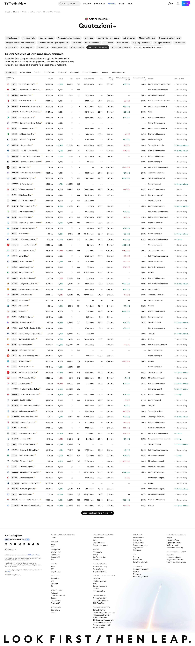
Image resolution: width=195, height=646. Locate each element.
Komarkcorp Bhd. (26, 261)
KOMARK (15, 261)
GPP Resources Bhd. (26, 212)
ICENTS (14, 223)
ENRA (14, 195)
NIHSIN (14, 344)
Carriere (96, 588)
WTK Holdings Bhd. (26, 494)
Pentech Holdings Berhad (29, 389)
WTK (14, 494)
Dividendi (54, 583)
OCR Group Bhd (24, 361)
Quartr (8, 571)
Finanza (151, 273)
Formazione (137, 559)
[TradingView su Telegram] (28, 544)
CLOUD (14, 139)
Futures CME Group (100, 566)
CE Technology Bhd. (27, 134)
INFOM (14, 234)
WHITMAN (15, 483)
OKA (14, 378)
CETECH (14, 134)
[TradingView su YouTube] (15, 544)
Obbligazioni (55, 550)
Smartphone (55, 610)
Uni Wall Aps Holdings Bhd (29, 472)
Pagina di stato (98, 627)
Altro (130, 3)
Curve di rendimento (58, 595)
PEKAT (14, 383)
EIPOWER (15, 184)
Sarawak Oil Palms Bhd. (27, 433)
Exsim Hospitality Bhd (28, 206)
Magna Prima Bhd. (26, 273)
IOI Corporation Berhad (28, 239)
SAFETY (14, 411)
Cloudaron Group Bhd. (27, 139)
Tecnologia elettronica (156, 145)
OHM (14, 372)
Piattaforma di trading (175, 547)
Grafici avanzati (172, 545)
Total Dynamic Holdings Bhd (31, 173)
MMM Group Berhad (26, 317)
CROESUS (15, 162)
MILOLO (14, 300)
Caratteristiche (98, 538)
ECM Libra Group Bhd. (27, 178)
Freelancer (137, 574)
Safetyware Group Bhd (27, 411)
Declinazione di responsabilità (104, 612)
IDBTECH (15, 228)
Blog (94, 583)
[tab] (12, 38)
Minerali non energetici (156, 95)
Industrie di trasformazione (158, 90)
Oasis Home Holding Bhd (28, 372)
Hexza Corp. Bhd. (25, 217)
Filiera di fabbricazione (156, 117)
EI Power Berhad (26, 184)
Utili (52, 581)
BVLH (14, 128)
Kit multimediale (99, 591)
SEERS (14, 428)
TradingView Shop (100, 598)
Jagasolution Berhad (28, 245)
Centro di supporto (100, 586)
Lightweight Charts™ (174, 543)
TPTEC (14, 466)
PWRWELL (15, 394)
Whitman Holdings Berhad (30, 483)
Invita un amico (138, 543)
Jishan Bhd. (23, 256)
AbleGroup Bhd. (26, 95)
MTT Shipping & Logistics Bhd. (30, 333)
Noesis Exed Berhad (26, 350)
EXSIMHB (15, 206)
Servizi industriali (154, 184)
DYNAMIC (15, 173)
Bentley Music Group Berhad (30, 123)
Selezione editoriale (140, 562)
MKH (14, 306)
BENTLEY (15, 123)
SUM (14, 444)
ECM (14, 178)
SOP (14, 433)
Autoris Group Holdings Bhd (30, 112)
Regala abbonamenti (100, 545)
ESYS (14, 200)
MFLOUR (14, 283)
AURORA (15, 106)
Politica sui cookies (100, 617)
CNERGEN (15, 145)
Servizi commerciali (155, 195)
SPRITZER (15, 439)
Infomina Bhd (23, 234)
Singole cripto (56, 552)
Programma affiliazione (175, 559)
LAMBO (14, 267)
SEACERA (15, 422)
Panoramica (97, 552)
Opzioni (53, 598)
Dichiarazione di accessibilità (103, 620)
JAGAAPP (15, 245)
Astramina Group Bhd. (27, 101)
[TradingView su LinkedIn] (24, 544)
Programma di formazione (176, 562)
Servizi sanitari (153, 289)
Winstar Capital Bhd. (27, 489)
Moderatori (137, 550)
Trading (136, 557)
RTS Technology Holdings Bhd (30, 406)
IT (172, 3)
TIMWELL (15, 461)
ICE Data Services (33, 555)
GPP (14, 211)
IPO (52, 586)
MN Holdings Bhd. (26, 322)
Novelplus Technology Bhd (28, 356)
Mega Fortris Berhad (27, 278)
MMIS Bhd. (23, 311)
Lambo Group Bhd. (26, 267)
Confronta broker (99, 557)
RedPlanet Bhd (25, 400)
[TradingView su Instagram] (19, 544)
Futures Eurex (98, 569)
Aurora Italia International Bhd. (30, 106)
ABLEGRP (15, 95)
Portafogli (54, 593)
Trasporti (151, 333)
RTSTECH (15, 405)
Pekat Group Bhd (25, 383)
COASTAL (15, 150)
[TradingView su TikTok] (33, 544)
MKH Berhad (23, 306)
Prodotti (87, 3)
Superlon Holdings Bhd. (29, 450)
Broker (121, 3)
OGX (14, 367)
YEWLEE (14, 500)
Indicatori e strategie (140, 569)
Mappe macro (56, 600)
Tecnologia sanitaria (155, 411)
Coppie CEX (55, 555)
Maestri (136, 571)
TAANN (14, 455)
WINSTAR (15, 489)
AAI (14, 89)
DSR (14, 167)
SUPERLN (15, 450)
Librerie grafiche (173, 540)
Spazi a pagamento (140, 576)
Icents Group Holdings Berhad (30, 223)
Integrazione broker (174, 557)
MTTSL (14, 333)
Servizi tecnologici (155, 139)
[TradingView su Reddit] (37, 544)
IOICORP (14, 239)
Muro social (137, 540)
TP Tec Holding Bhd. (26, 467)
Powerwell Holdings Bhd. (30, 394)
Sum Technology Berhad (28, 444)
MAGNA (14, 272)
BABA (14, 117)
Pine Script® (55, 603)
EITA (14, 189)
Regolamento (138, 547)
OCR (14, 361)
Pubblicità (170, 555)
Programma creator (140, 545)
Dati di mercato (98, 543)
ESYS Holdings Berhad (27, 200)
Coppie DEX (55, 557)
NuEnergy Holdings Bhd (27, 339)
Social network (138, 538)
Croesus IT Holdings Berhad (31, 162)
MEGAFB (14, 278)
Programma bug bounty (102, 625)
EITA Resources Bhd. (26, 189)
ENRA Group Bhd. (25, 195)
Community (99, 3)
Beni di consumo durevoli (157, 106)
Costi (95, 540)
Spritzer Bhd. (25, 439)
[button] (92, 3)
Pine (52, 559)
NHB (14, 339)
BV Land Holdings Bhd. (27, 128)
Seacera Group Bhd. (27, 422)
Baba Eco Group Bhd (26, 117)
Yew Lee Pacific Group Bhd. (29, 500)
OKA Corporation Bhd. (27, 378)
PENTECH (15, 389)
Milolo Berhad (24, 300)
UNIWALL (15, 472)
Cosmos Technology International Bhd (30, 156)
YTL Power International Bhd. (31, 505)
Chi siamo (96, 578)
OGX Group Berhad (26, 367)
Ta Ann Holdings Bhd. (27, 455)
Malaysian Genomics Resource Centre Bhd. (30, 289)
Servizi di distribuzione (156, 123)
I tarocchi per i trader (101, 600)
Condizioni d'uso (99, 610)
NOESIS (14, 350)
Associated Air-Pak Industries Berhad (30, 90)
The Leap (96, 559)
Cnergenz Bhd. (26, 145)
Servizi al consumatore (156, 178)
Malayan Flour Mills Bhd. (28, 284)
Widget (169, 538)
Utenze (151, 339)
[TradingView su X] (6, 544)
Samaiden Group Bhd (29, 417)
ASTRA (14, 101)
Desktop (54, 612)
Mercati (111, 3)
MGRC (14, 289)
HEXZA (14, 217)
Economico (55, 578)
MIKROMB (15, 295)
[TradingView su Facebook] (10, 544)
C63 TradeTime (98, 603)
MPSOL (14, 328)
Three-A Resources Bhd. (27, 84)
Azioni (53, 545)
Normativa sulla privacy (101, 615)
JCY (14, 250)
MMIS (14, 311)
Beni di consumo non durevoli (159, 84)
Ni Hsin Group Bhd (25, 345)
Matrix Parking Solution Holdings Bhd (30, 328)
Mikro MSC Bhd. (26, 295)
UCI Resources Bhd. (26, 478)
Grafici (53, 538)
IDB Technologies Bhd (28, 228)
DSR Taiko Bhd (24, 167)
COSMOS (15, 156)
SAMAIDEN (15, 417)
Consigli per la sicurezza (102, 622)
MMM (14, 317)
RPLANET (15, 400)
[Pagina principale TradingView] (15, 3)
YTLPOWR (15, 505)
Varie (150, 112)
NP (14, 356)
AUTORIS (15, 112)
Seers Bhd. (23, 428)
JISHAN (14, 256)
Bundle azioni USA (100, 571)
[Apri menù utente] (178, 3)
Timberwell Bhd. (26, 461)
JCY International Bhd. (27, 250)
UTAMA (14, 477)
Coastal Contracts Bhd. (29, 151)
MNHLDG (15, 322)
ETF (52, 547)
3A (14, 84)
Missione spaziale (99, 581)
